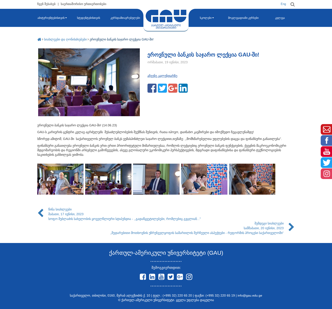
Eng (283, 4)
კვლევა (280, 17)
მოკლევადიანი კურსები (243, 17)
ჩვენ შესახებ (46, 4)
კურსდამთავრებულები (125, 17)
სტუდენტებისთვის (88, 17)
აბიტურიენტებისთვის (51, 17)
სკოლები (206, 17)
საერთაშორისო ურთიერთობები (83, 4)
